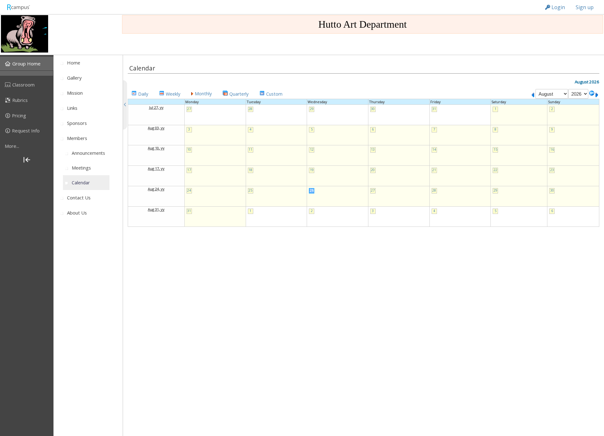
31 (434, 109)
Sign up (585, 7)
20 (373, 170)
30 (373, 109)
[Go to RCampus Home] (18, 7)
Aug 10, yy (156, 148)
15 (495, 149)
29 (312, 109)
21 (434, 170)
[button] (139, 93)
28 (250, 109)
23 (552, 170)
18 (250, 170)
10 (189, 149)
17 (189, 170)
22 (495, 170)
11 (250, 149)
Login (557, 7)
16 (552, 149)
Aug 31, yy (156, 209)
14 (434, 149)
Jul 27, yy (156, 107)
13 (373, 149)
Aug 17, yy (156, 168)
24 (189, 190)
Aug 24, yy (156, 189)
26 (312, 190)
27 (189, 109)
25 (250, 190)
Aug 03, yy (156, 128)
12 (312, 149)
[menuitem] (26, 63)
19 (312, 170)
